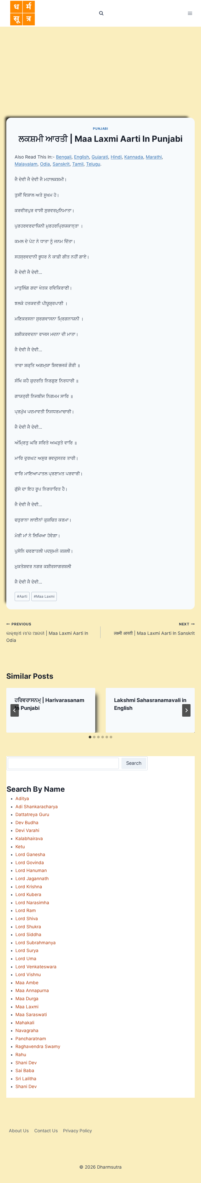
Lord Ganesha (30, 854)
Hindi (116, 157)
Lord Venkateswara (36, 966)
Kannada (133, 157)
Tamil (77, 164)
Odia (45, 164)
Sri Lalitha (25, 1078)
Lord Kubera (28, 894)
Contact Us (46, 1130)
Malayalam (26, 164)
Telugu (93, 164)
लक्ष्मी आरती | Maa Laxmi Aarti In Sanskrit (154, 629)
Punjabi (100, 129)
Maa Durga (26, 998)
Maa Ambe (26, 982)
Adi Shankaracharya (36, 806)
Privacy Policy (77, 1130)
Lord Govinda (29, 862)
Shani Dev (26, 1062)
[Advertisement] (100, 66)
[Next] (186, 710)
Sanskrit (61, 164)
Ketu (20, 846)
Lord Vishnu (28, 974)
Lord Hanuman (31, 870)
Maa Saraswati (31, 1014)
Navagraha (26, 1030)
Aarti (22, 596)
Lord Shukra (28, 926)
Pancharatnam (30, 1038)
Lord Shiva (26, 918)
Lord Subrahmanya (35, 942)
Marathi (154, 157)
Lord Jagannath (32, 878)
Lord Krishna (28, 886)
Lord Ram (25, 910)
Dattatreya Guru (32, 814)
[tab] (90, 737)
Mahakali (24, 1022)
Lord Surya (26, 950)
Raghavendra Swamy (37, 1046)
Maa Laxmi (44, 596)
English (81, 157)
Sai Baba (24, 1070)
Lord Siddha (28, 934)
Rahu (20, 1054)
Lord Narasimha (32, 902)
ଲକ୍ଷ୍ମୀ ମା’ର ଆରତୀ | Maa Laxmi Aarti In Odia (47, 632)
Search (134, 763)
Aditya (22, 798)
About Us (19, 1130)
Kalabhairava (29, 838)
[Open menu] (190, 13)
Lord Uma (25, 958)
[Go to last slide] (14, 710)
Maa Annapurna (32, 990)
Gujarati (100, 157)
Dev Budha (26, 822)
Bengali (63, 157)
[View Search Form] (101, 13)
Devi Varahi (27, 830)
